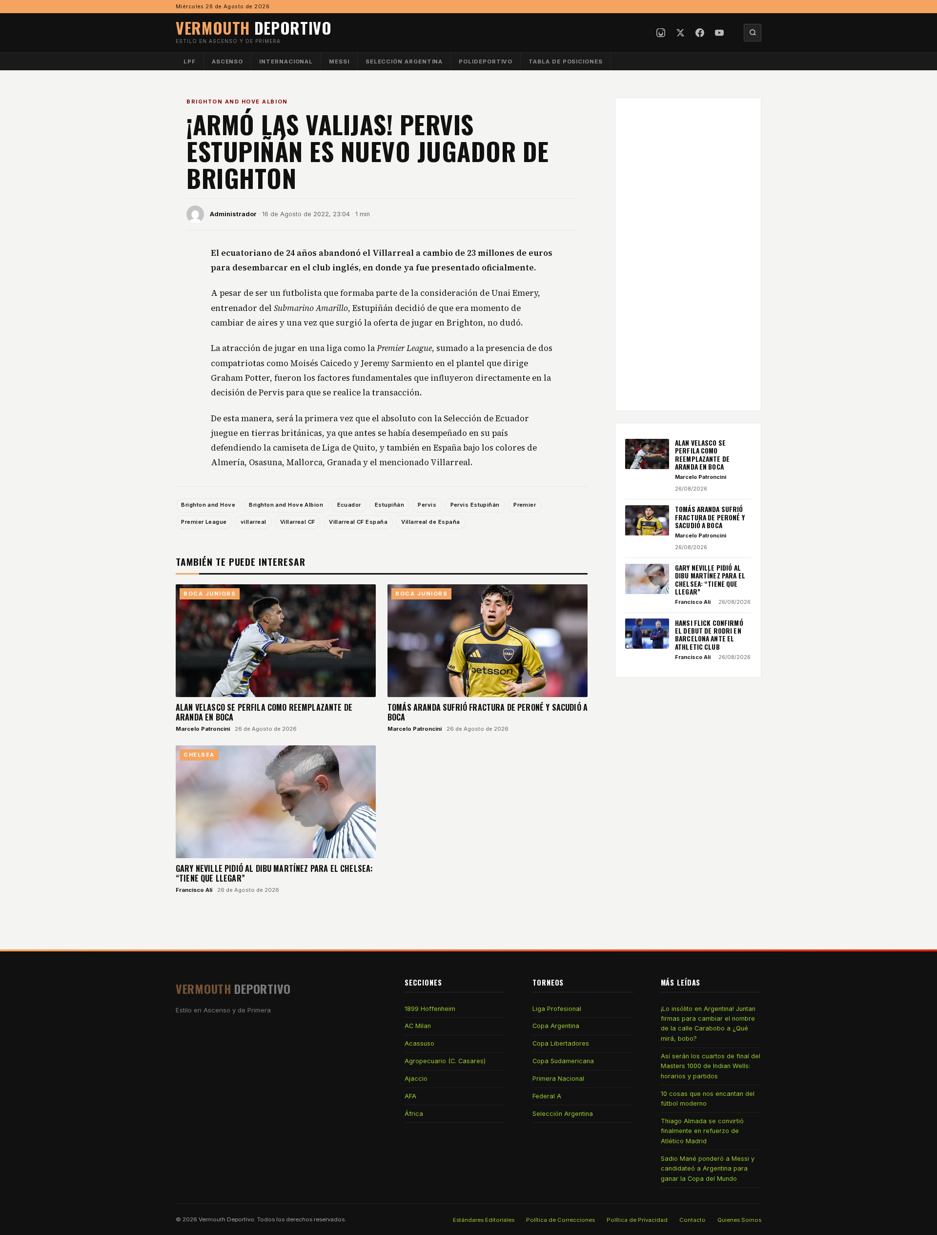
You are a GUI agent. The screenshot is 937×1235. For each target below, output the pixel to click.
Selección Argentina (404, 61)
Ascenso (227, 61)
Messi (339, 61)
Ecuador (349, 504)
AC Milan (418, 1025)
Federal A (546, 1096)
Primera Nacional (558, 1078)
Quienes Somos (739, 1219)
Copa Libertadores (560, 1043)
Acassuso (419, 1043)
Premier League (203, 521)
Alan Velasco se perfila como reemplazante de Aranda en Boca (264, 712)
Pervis (427, 504)
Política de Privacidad (637, 1219)
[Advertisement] (688, 254)
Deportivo (254, 27)
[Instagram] (661, 32)
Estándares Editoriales (483, 1219)
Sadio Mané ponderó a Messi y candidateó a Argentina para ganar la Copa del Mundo (707, 1168)
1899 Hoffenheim (430, 1008)
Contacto (692, 1219)
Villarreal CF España (358, 521)
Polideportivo (485, 61)
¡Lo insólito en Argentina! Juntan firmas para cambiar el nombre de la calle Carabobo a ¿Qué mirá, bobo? (708, 1023)
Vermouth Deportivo (226, 1219)
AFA (410, 1096)
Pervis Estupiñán (475, 504)
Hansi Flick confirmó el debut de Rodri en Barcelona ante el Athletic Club (709, 634)
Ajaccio (416, 1078)
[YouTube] (719, 32)
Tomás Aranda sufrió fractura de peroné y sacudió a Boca (487, 712)
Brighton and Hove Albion (237, 101)
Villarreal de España (430, 521)
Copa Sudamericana (563, 1061)
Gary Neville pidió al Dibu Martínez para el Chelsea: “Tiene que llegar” (274, 873)
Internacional (286, 61)
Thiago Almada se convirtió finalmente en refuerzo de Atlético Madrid (702, 1131)
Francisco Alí (194, 889)
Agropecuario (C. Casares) (445, 1061)
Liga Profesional (556, 1008)
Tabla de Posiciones (566, 61)
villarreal (253, 521)
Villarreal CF (297, 521)
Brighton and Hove (208, 504)
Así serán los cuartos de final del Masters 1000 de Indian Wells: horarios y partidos (710, 1066)
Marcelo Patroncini (203, 728)
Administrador (233, 214)
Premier (524, 504)
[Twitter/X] (680, 32)
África (414, 1113)
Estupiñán (389, 504)
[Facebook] (700, 32)
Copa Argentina (555, 1025)
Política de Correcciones (560, 1219)
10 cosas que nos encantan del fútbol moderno (707, 1098)
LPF (189, 61)
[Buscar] (752, 32)
